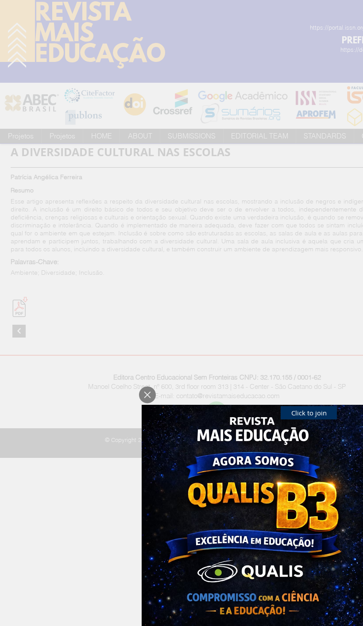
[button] (147, 395)
